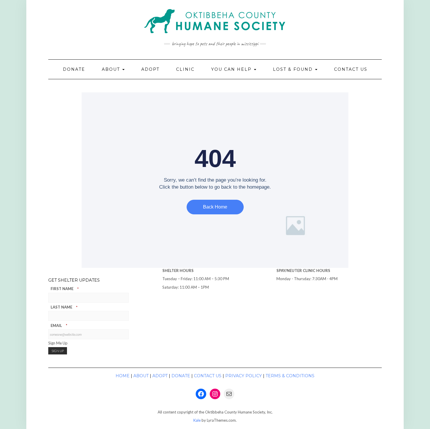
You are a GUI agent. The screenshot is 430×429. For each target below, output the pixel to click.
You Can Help (232, 69)
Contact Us (350, 69)
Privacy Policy (243, 375)
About (112, 69)
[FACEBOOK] (201, 394)
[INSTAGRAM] (215, 394)
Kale (197, 420)
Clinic (185, 69)
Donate (74, 69)
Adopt (150, 69)
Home (123, 375)
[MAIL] (229, 394)
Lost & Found (293, 69)
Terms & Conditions (290, 375)
